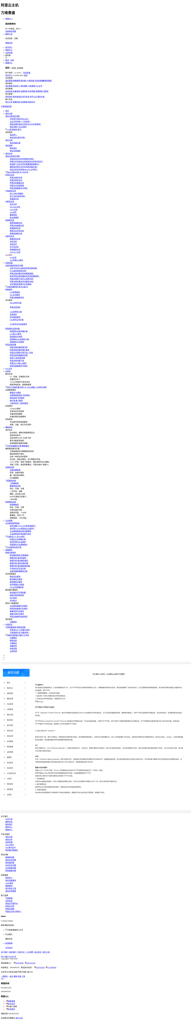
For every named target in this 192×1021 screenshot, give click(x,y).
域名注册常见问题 (12, 116)
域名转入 (16, 86)
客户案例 (19, 401)
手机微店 (20, 398)
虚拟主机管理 (10, 891)
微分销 (12, 401)
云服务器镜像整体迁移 (19, 571)
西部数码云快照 (16, 337)
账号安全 (25, 97)
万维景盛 (8, 898)
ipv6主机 (8, 255)
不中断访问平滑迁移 (18, 569)
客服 (15, 976)
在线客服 (24, 102)
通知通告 (10, 693)
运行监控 (13, 598)
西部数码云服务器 (12, 329)
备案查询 (8, 886)
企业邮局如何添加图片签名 (20, 534)
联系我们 (10, 720)
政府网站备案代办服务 (19, 609)
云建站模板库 (15, 470)
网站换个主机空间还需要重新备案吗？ (25, 164)
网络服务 (8, 289)
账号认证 (33, 97)
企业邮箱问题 (10, 868)
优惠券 (45, 91)
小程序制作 (14, 403)
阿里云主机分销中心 (13, 911)
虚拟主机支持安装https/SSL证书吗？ (24, 170)
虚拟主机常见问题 (12, 156)
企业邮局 (10, 741)
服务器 (23, 81)
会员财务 (10, 762)
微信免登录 (17, 97)
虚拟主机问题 (10, 860)
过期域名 (13, 622)
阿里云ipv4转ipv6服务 (18, 363)
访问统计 (13, 601)
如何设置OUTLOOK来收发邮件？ (23, 526)
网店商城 (13, 398)
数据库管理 (47, 81)
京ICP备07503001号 (8, 957)
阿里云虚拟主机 (16, 178)
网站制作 (10, 789)
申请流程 (13, 649)
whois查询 (9, 883)
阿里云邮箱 (9, 909)
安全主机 (13, 204)
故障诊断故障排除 (17, 595)
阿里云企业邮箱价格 (18, 539)
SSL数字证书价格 (17, 320)
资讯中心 (8, 47)
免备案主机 (14, 199)
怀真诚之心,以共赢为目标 (20, 630)
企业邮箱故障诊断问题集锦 (20, 531)
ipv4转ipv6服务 (15, 334)
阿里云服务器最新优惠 (19, 355)
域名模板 (24, 86)
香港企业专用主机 (17, 231)
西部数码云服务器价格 (19, 331)
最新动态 (8, 822)
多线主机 (13, 242)
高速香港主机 (15, 228)
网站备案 (10, 746)
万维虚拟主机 (10, 191)
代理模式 (13, 638)
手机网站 (26, 395)
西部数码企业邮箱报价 (19, 545)
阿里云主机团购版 (17, 186)
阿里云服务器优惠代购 (19, 347)
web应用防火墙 (16, 312)
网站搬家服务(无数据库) (19, 555)
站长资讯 (37, 952)
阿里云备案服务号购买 (19, 188)
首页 (7, 111)
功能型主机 (9, 202)
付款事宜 (10, 709)
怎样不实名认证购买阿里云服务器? (23, 268)
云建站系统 (9, 467)
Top (2, 978)
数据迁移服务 (10, 553)
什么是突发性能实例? (18, 271)
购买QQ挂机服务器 (17, 358)
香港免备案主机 (16, 223)
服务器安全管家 (16, 579)
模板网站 (13, 215)
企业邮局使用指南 (12, 523)
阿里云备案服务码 (17, 297)
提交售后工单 (10, 888)
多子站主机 (14, 247)
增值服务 (8, 550)
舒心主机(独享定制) (17, 196)
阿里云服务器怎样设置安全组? (22, 281)
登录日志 (31, 102)
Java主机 (13, 212)
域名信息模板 (15, 151)
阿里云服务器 (10, 345)
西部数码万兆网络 (17, 342)
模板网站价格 (15, 486)
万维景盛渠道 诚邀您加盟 (15, 627)
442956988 (19, 963)
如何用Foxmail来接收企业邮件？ (22, 529)
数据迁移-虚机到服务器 (19, 563)
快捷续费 (24, 91)
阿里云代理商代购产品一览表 (21, 353)
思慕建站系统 (10, 502)
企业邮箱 (8, 521)
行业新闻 (10, 704)
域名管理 (8, 86)
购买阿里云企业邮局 (18, 542)
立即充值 (8, 53)
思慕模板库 (14, 505)
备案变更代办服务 (17, 611)
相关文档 (10, 714)
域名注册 (8, 114)
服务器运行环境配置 (18, 593)
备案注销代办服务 (17, 614)
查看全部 (8, 43)
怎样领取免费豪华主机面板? (21, 284)
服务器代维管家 (11, 850)
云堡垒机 (13, 314)
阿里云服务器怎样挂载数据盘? (22, 273)
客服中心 (8, 830)
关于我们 (4, 952)
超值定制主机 (15, 239)
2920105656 (30, 963)
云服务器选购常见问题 (14, 265)
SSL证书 (39, 86)
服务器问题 (9, 863)
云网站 (8, 371)
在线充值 (26, 73)
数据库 (9, 757)
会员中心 (8, 75)
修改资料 (8, 97)
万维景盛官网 (6, 106)
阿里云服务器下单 (17, 361)
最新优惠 (10, 698)
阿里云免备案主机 (17, 183)
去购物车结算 (10, 31)
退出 (26, 75)
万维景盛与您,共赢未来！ (20, 633)
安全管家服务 (15, 317)
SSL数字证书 (11, 773)
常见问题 (10, 725)
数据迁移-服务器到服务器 (20, 566)
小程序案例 (23, 403)
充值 (19, 976)
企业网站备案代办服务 (19, 606)
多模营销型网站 (16, 395)
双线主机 (13, 244)
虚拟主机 (8, 154)
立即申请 (13, 651)
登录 (7, 60)
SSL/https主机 (15, 207)
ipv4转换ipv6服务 (16, 260)
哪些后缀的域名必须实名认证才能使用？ (26, 124)
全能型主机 (9, 236)
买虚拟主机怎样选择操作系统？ (22, 159)
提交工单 (8, 102)
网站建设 (10, 784)
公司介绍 (8, 819)
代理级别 (13, 643)
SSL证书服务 (15, 295)
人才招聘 (29, 952)
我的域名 (13, 148)
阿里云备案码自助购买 (19, 617)
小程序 (9, 778)
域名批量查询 (10, 880)
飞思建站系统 (10, 481)
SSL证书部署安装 (17, 587)
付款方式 (21, 952)
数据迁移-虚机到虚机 (18, 558)
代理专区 (8, 625)
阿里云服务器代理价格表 (19, 350)
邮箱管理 (16, 81)
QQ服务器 (30, 81)
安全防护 (10, 768)
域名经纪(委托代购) (17, 138)
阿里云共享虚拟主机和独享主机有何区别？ (27, 162)
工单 (23, 976)
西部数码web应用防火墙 (19, 339)
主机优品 (8, 901)
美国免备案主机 (16, 234)
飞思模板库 (14, 483)
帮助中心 (8, 50)
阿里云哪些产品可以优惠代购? (22, 279)
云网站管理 (39, 81)
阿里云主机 (9, 175)
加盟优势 (13, 646)
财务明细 (31, 91)
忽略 (16, 38)
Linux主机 (14, 210)
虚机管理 (8, 81)
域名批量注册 (15, 143)
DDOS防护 (9, 845)
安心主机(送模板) (16, 194)
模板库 (12, 393)
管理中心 (8, 63)
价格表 (18, 393)
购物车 (8, 19)
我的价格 (40, 97)
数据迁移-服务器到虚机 (19, 561)
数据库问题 (9, 857)
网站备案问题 (10, 871)
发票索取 (39, 91)
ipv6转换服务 (15, 292)
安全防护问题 (10, 865)
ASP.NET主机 (15, 252)
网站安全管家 (15, 577)
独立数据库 (14, 218)
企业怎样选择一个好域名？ (20, 122)
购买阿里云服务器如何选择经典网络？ (25, 276)
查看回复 (16, 102)
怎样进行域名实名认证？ (19, 119)
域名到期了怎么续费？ (19, 127)
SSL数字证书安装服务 (18, 324)
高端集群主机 (15, 250)
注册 (12, 60)
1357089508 (51, 967)
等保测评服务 (15, 307)
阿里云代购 (9, 906)
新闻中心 (10, 688)
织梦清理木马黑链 (17, 585)
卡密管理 (31, 86)
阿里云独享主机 (16, 180)
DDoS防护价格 (15, 303)
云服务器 (8, 263)
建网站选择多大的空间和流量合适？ (24, 167)
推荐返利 (13, 641)
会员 (11, 976)
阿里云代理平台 (11, 903)
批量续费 (16, 91)
